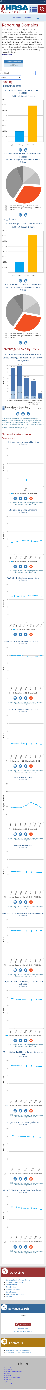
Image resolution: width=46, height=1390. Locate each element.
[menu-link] (33, 9)
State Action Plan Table (14, 1282)
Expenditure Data (11, 85)
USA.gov (6, 1381)
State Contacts (11, 1285)
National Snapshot (13, 1289)
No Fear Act (7, 1379)
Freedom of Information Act (12, 1377)
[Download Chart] (25, 150)
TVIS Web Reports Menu (22, 17)
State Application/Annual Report (18, 1280)
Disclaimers (7, 1373)
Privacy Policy (8, 1370)
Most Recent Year (14, 62)
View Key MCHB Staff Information (18, 1350)
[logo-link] (14, 9)
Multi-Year (14, 65)
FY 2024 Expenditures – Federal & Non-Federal (23, 155)
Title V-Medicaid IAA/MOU (15, 1294)
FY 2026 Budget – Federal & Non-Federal (23, 284)
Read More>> (7, 54)
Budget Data (9, 219)
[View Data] (20, 150)
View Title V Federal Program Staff (18, 1353)
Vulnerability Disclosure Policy (12, 1371)
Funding (7, 82)
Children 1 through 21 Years (23, 96)
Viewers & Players (9, 1368)
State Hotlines (11, 1287)
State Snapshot (11, 1292)
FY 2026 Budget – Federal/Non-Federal (23, 223)
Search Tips (23, 1329)
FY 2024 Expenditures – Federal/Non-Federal (23, 91)
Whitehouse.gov (8, 1383)
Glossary (9, 1297)
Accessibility (7, 1375)
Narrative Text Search (23, 1331)
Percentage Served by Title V (20, 349)
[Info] (28, 414)
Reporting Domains (20, 25)
